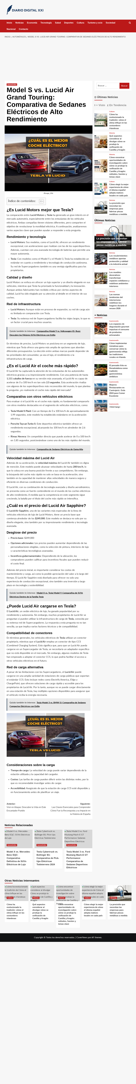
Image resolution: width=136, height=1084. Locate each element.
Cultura (80, 23)
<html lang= (114, 407)
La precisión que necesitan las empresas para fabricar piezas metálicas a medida (118, 208)
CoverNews (81, 937)
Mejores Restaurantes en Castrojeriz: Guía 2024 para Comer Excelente (117, 390)
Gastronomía (113, 321)
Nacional (11, 29)
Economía (32, 23)
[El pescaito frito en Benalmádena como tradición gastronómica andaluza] (100, 370)
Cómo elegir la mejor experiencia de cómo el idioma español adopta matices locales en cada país (119, 190)
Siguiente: (70, 809)
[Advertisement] (68, 59)
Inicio (9, 23)
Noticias (19, 23)
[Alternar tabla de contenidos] (40, 201)
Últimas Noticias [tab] (107, 97)
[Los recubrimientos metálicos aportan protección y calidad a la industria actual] (100, 259)
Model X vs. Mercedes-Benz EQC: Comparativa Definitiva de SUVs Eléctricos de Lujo (18, 858)
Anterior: (26, 807)
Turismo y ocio (95, 23)
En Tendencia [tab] (117, 105)
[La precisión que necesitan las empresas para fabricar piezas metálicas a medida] (100, 207)
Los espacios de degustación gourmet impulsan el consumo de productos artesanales (119, 329)
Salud (58, 23)
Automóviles (11, 84)
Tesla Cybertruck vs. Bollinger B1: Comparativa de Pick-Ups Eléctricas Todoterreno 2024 (48, 858)
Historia (112, 133)
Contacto (23, 29)
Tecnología (46, 23)
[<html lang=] (100, 406)
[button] (129, 23)
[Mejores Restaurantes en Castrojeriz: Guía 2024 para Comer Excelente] (100, 389)
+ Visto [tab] (100, 105)
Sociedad (110, 23)
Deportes (68, 23)
